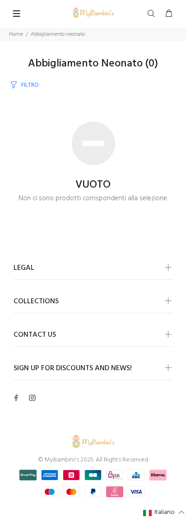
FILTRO (30, 85)
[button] (164, 513)
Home (16, 34)
